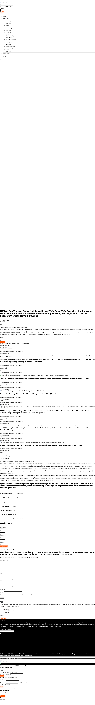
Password (8, 672)
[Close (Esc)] (0, 699)
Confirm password (5, 674)
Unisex (14, 502)
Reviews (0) (6, 458)
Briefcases (8, 23)
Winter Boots (11, 27)
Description (6, 455)
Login (1, 686)
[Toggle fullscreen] (3, 699)
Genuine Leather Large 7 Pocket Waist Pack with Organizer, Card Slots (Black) (28, 394)
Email (2, 592)
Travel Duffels (9, 41)
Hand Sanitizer (9, 29)
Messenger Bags (10, 36)
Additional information (9, 457)
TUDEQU (15, 506)
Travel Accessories (11, 39)
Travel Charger (10, 48)
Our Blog (5, 57)
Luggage (8, 34)
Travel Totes (9, 43)
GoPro (7, 50)
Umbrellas (8, 44)
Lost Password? (23, 683)
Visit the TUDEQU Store (19, 519)
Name (2, 589)
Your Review (3, 571)
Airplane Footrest (10, 46)
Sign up (1, 675)
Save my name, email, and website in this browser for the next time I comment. (23, 595)
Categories (6, 18)
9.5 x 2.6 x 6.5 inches (18, 493)
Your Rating (3, 560)
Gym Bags (8, 30)
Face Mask (8, 20)
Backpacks (9, 22)
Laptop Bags (9, 32)
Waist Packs (9, 51)
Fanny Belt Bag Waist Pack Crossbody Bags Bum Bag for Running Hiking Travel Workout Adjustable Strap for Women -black (44, 379)
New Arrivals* (6, 53)
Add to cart (2, 342)
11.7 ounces (15, 498)
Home (4, 16)
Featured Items (7, 55)
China (14, 510)
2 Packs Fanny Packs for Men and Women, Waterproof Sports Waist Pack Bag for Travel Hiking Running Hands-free (41, 445)
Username (3, 669)
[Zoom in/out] (4, 699)
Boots (7, 25)
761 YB (14, 514)
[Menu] (0, 59)
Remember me (5, 684)
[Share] (2, 699)
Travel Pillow (9, 37)
